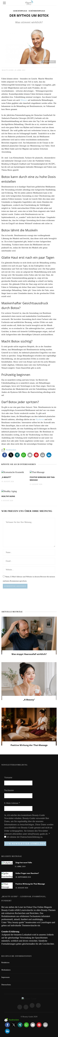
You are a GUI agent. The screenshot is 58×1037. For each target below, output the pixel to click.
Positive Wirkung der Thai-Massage (29, 745)
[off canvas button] (4, 3)
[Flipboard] (38, 1005)
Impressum (5, 977)
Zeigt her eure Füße (23, 862)
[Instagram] (26, 1007)
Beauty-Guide (8, 70)
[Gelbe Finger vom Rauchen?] (7, 874)
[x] (32, 1005)
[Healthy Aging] (9, 491)
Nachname (9, 790)
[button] (4, 455)
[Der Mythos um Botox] (29, 45)
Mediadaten (6, 970)
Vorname (8, 777)
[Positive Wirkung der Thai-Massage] (37, 472)
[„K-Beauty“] (12, 472)
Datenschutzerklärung (30, 837)
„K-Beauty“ (6, 477)
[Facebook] (19, 1007)
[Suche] (53, 3)
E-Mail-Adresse (12, 803)
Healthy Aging (8, 496)
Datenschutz (6, 985)
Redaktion (5, 962)
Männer (23, 100)
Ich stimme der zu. (24, 837)
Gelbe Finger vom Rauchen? (27, 873)
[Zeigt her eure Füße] (7, 862)
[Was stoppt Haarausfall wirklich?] (29, 635)
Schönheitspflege (37, 11)
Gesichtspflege (20, 11)
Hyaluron (40, 419)
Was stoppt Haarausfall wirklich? (29, 654)
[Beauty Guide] (29, 998)
